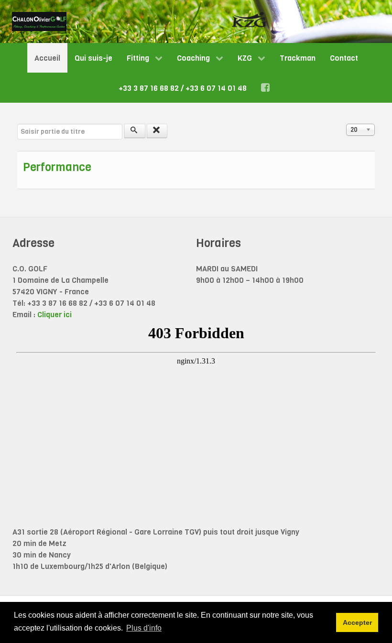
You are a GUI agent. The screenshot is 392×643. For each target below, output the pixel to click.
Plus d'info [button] (144, 628)
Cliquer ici (54, 315)
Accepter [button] (357, 622)
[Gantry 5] (39, 21)
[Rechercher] (134, 131)
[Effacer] (157, 131)
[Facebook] (267, 87)
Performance (57, 167)
